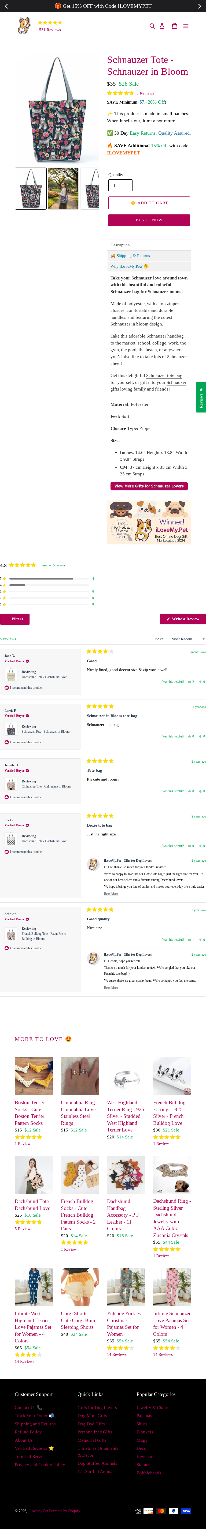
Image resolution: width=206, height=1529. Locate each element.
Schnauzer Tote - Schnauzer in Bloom (45, 731)
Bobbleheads (149, 1472)
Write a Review (188, 620)
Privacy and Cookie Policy (40, 1464)
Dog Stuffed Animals (97, 1463)
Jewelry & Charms (154, 1407)
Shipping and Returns (35, 1423)
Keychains (147, 1456)
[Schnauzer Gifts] (149, 489)
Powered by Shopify (64, 1511)
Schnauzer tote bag (164, 375)
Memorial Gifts (92, 1440)
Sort (159, 639)
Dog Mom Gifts (92, 1415)
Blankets (145, 1432)
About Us (24, 1440)
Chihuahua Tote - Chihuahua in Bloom (46, 786)
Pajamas (144, 1415)
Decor (142, 1448)
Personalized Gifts (95, 1432)
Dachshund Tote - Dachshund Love (44, 677)
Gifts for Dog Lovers (97, 1407)
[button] (130, 93)
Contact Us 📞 (28, 1407)
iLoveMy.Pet (38, 1511)
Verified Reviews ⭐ (34, 1448)
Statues (143, 1464)
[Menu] (186, 25)
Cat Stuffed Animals (97, 1471)
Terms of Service (31, 1456)
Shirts (142, 1423)
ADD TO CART (149, 202)
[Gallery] (57, 132)
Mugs (142, 1440)
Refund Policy (28, 1432)
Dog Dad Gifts (91, 1423)
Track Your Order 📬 (34, 1415)
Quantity (115, 174)
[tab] (149, 245)
